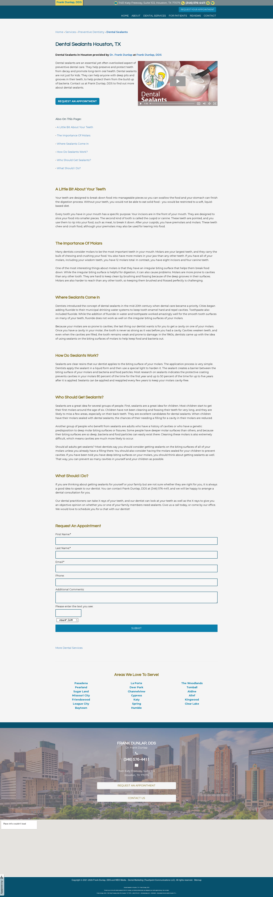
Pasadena (81, 683)
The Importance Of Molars (73, 135)
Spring (136, 703)
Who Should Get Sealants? (74, 160)
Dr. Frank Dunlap (121, 54)
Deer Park (136, 687)
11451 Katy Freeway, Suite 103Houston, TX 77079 (136, 773)
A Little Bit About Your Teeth (75, 127)
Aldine (192, 691)
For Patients (178, 15)
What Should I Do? (69, 168)
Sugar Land (81, 691)
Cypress (136, 695)
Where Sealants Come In (73, 143)
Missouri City (81, 695)
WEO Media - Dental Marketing (129, 879)
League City (81, 703)
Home (125, 15)
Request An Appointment (136, 785)
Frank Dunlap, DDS (149, 54)
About (136, 15)
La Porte (136, 683)
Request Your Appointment (197, 9)
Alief (192, 695)
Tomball (192, 687)
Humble (136, 707)
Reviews (195, 15)
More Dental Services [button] (69, 647)
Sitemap (197, 879)
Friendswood (81, 699)
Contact (210, 15)
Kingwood (192, 699)
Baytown (81, 707)
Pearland (81, 687)
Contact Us (136, 798)
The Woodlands (192, 683)
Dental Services (154, 15)
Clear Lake (192, 703)
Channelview (136, 691)
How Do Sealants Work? (72, 151)
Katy (137, 699)
